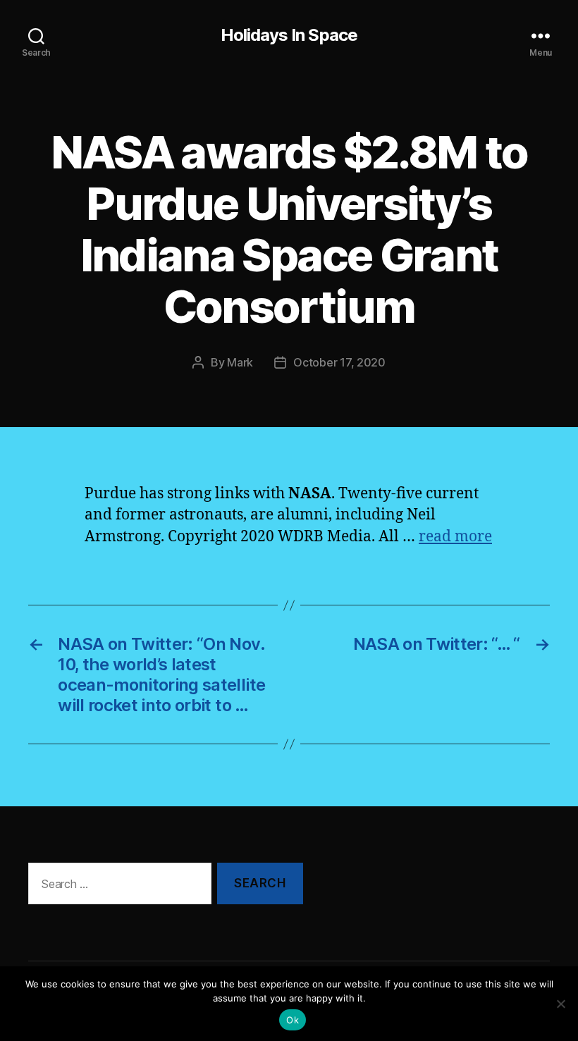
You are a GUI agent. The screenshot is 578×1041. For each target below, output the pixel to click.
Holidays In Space (289, 35)
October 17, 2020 (339, 362)
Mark (240, 362)
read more (455, 536)
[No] (560, 1004)
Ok (292, 1019)
